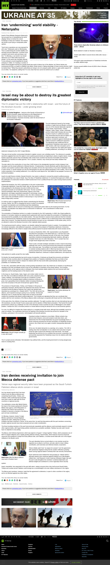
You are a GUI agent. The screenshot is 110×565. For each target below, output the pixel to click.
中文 (19, 0)
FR (14, 0)
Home (3, 20)
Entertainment (89, 8)
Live (56, 544)
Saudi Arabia (23, 484)
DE (11, 0)
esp (6, 536)
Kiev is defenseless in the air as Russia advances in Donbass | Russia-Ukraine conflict (50, 4)
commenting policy (17, 81)
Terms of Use (85, 544)
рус (9, 536)
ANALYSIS (7, 349)
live (73, 4)
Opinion (80, 8)
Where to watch (58, 548)
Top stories (77, 21)
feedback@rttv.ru (59, 81)
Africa (55, 8)
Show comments (36, 86)
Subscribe (81, 92)
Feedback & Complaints (87, 554)
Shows (98, 8)
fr (14, 536)
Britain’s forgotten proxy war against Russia (87, 173)
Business (42, 8)
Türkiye (30, 484)
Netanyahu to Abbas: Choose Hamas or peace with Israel (13, 528)
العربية (2, 0)
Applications (58, 546)
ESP (6, 0)
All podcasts (105, 179)
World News (33, 8)
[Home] (5, 5)
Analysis (72, 8)
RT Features (64, 8)
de (11, 536)
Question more (18, 5)
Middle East (8, 484)
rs (16, 536)
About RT (84, 548)
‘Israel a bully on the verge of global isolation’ (47, 528)
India (49, 8)
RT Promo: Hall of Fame (87, 550)
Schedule (57, 550)
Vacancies (84, 556)
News (2, 544)
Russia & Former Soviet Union (19, 8)
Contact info (84, 552)
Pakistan (15, 484)
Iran (2, 484)
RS (16, 0)
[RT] (30, 1)
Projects (106, 8)
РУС (9, 0)
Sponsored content (59, 552)
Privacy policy (85, 546)
